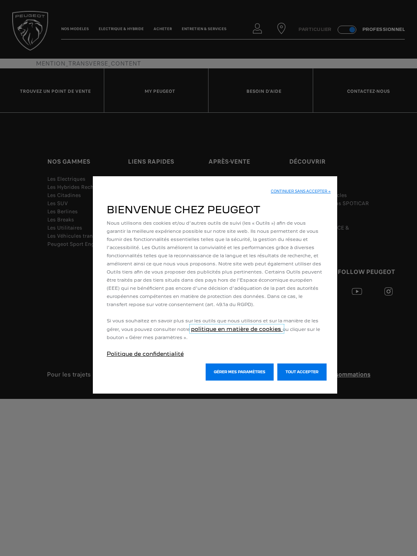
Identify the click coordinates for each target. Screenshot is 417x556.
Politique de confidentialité (145, 353)
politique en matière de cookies (237, 329)
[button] (301, 191)
